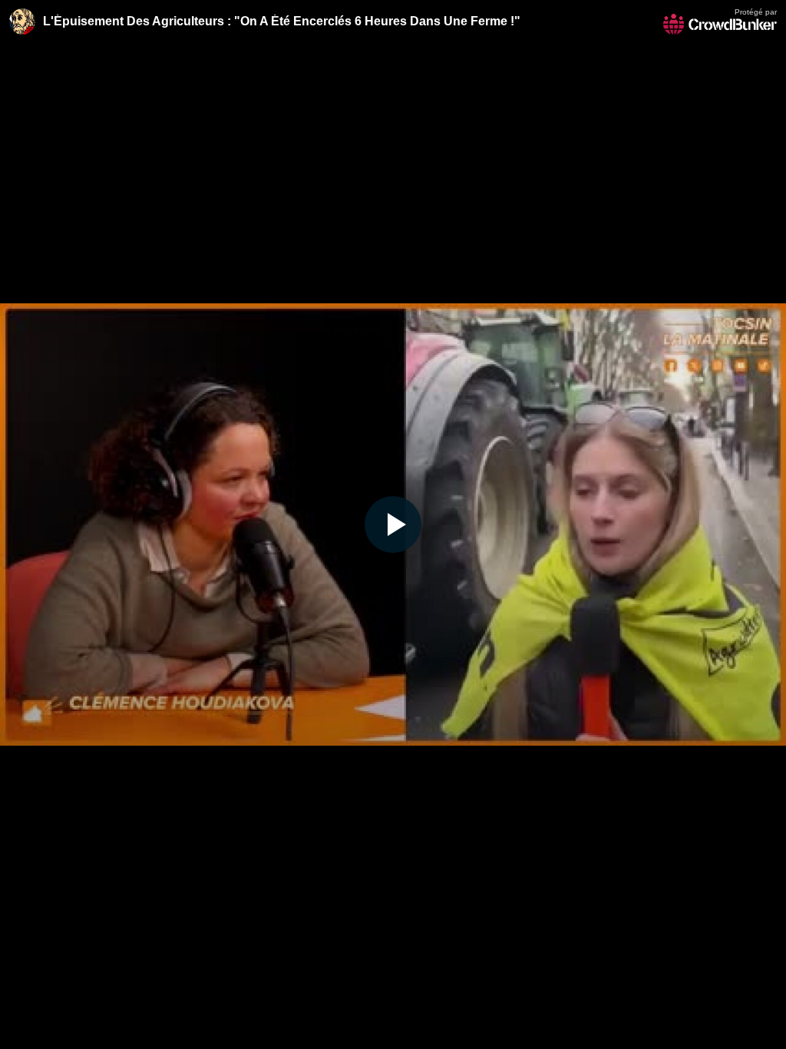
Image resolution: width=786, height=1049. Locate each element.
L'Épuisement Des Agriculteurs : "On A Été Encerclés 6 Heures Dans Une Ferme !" (281, 21)
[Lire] (393, 524)
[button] (393, 524)
